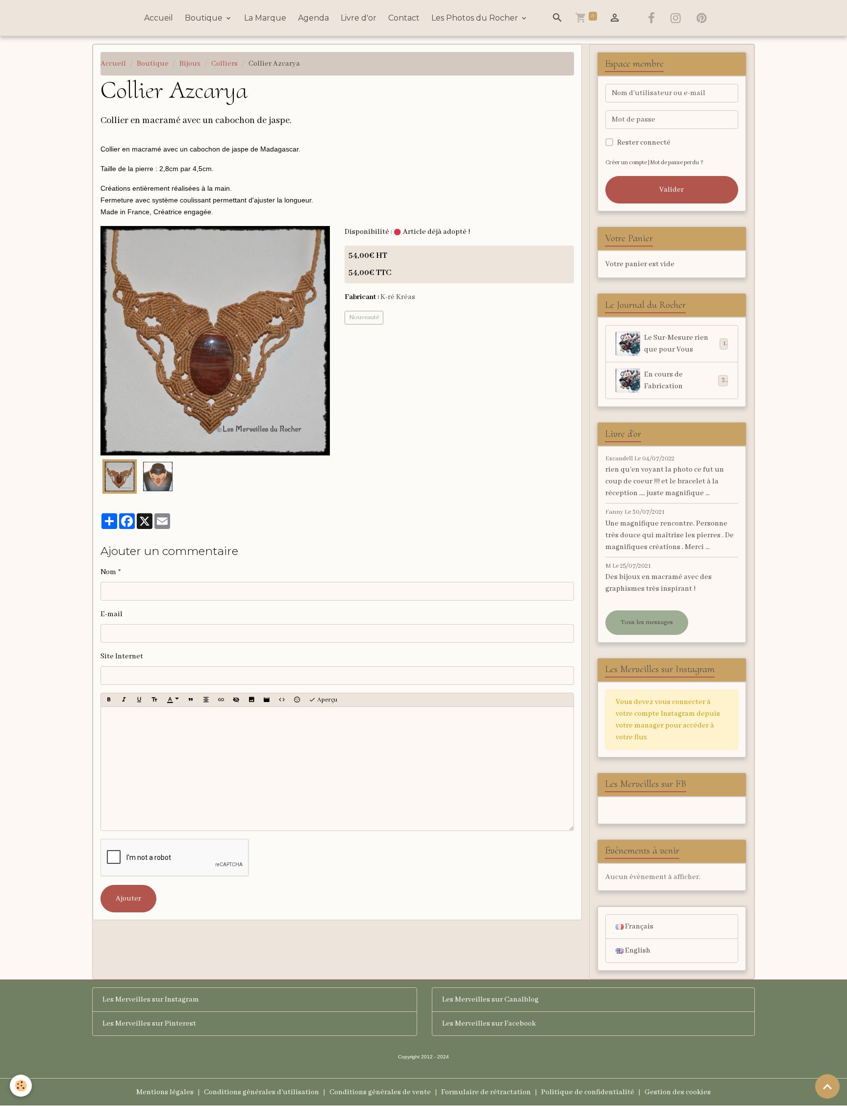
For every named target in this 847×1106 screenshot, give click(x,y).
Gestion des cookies (678, 1092)
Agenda (313, 18)
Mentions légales (165, 1092)
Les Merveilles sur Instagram (150, 999)
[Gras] (109, 700)
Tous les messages (647, 622)
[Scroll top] (827, 1086)
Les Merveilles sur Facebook (489, 1023)
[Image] (251, 700)
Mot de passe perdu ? (676, 162)
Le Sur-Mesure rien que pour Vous (685, 343)
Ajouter (128, 898)
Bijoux (189, 63)
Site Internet (121, 656)
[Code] (282, 700)
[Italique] (124, 700)
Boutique (204, 18)
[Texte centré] (206, 700)
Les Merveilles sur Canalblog (490, 999)
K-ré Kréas (397, 297)
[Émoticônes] (297, 700)
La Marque (265, 18)
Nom (108, 572)
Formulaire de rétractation (486, 1092)
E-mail (111, 614)
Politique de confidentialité (587, 1092)
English (636, 950)
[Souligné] (139, 700)
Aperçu (326, 700)
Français (638, 926)
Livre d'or (358, 18)
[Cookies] (21, 1086)
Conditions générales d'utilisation (261, 1092)
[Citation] (191, 700)
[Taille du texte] (154, 700)
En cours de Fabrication (684, 380)
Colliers (224, 63)
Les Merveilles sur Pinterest (149, 1023)
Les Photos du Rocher (475, 18)
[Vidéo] (266, 700)
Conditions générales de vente (380, 1092)
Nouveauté (364, 317)
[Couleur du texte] (173, 700)
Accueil (158, 18)
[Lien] (221, 700)
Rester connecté (644, 142)
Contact (404, 18)
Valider (671, 189)
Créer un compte (626, 162)
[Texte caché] (236, 700)
